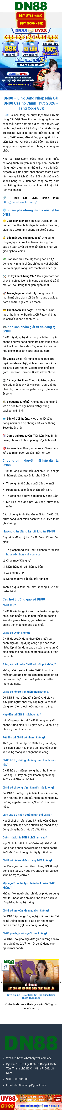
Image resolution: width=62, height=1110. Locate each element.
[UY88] (31, 1098)
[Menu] (5, 6)
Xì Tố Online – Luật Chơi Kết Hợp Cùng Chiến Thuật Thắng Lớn (31, 997)
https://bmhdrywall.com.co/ (20, 202)
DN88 (6, 115)
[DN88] (31, 6)
